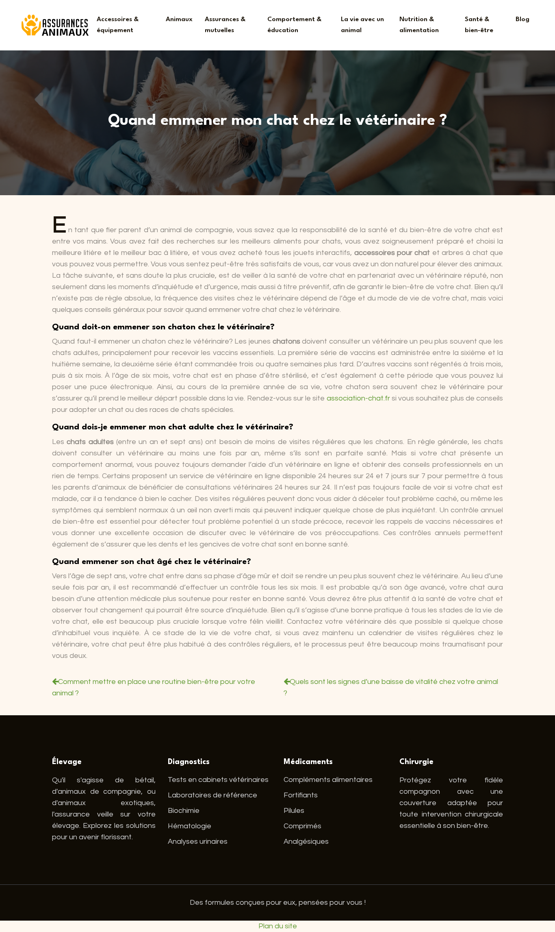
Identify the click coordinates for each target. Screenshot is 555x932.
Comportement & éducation (294, 25)
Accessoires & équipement (118, 25)
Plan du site (277, 926)
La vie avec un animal (362, 25)
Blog (522, 19)
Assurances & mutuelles (225, 25)
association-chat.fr (358, 398)
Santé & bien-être (479, 25)
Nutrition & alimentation (419, 25)
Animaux (179, 19)
